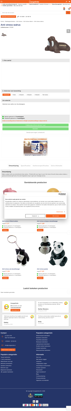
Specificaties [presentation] (25, 166)
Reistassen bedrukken (42, 342)
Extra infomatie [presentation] (56, 166)
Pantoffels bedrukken (41, 339)
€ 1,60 (40, 223)
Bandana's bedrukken (41, 337)
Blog (37, 374)
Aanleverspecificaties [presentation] (41, 166)
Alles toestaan (55, 216)
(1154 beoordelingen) (16, 307)
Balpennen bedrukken (6, 370)
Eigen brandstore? (41, 372)
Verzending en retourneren (43, 365)
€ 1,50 (6, 271)
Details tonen (60, 211)
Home (2, 21)
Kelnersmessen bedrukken (43, 335)
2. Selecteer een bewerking (11, 91)
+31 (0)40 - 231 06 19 (25, 16)
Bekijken (5, 230)
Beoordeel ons (15, 310)
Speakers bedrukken (6, 365)
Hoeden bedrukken (41, 348)
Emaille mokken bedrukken (43, 346)
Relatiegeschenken (10, 21)
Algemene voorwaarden (42, 380)
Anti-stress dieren (28, 21)
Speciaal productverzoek (8, 16)
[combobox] (33, 12)
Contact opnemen (41, 367)
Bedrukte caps (4, 367)
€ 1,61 (40, 271)
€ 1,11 (5, 223)
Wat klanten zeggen (41, 359)
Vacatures (38, 361)
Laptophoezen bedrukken (43, 344)
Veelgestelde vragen (41, 363)
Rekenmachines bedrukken (43, 350)
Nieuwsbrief (39, 370)
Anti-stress (19, 21)
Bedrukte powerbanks (6, 363)
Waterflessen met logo (7, 361)
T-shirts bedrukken (6, 359)
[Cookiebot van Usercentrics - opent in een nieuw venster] (60, 194)
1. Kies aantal (6, 60)
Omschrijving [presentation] (14, 166)
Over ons (38, 357)
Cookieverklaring (40, 376)
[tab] (13, 165)
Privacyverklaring (40, 378)
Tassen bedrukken (5, 357)
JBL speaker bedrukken (7, 372)
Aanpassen (34, 216)
